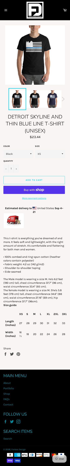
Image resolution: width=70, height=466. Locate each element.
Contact (8, 404)
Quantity (8, 161)
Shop (6, 393)
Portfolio (8, 388)
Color (6, 146)
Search (7, 438)
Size (37, 146)
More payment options (34, 198)
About (7, 382)
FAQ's (6, 399)
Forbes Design (18, 449)
